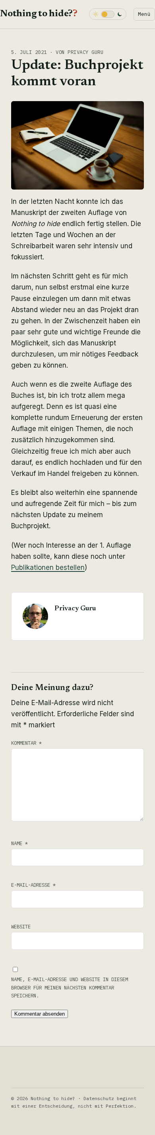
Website (21, 926)
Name (19, 843)
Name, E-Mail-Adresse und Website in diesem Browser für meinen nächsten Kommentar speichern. (69, 987)
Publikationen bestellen (48, 567)
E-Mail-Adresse (33, 885)
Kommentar (26, 743)
